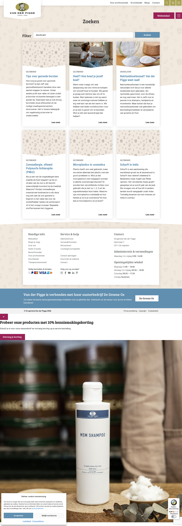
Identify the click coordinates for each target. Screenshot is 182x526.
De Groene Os (146, 298)
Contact (156, 3)
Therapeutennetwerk (37, 262)
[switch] (173, 516)
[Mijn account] (179, 3)
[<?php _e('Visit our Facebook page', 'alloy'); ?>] (65, 273)
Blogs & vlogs (34, 242)
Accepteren (18, 515)
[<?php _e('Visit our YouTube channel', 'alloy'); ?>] (69, 273)
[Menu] (178, 499)
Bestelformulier (35, 252)
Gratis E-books (34, 249)
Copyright (142, 311)
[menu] (179, 15)
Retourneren (65, 245)
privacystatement (37, 508)
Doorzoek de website (69, 259)
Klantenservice (66, 239)
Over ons (32, 245)
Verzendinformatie (68, 242)
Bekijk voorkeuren (49, 515)
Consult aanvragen (68, 256)
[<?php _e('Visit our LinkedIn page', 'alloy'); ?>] (73, 273)
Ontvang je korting (12, 336)
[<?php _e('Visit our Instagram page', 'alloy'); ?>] (61, 273)
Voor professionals (119, 3)
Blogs (147, 3)
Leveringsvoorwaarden (70, 249)
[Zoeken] (167, 3)
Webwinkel (163, 15)
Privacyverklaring (38, 521)
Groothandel (136, 3)
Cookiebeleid (27, 521)
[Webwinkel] (173, 3)
